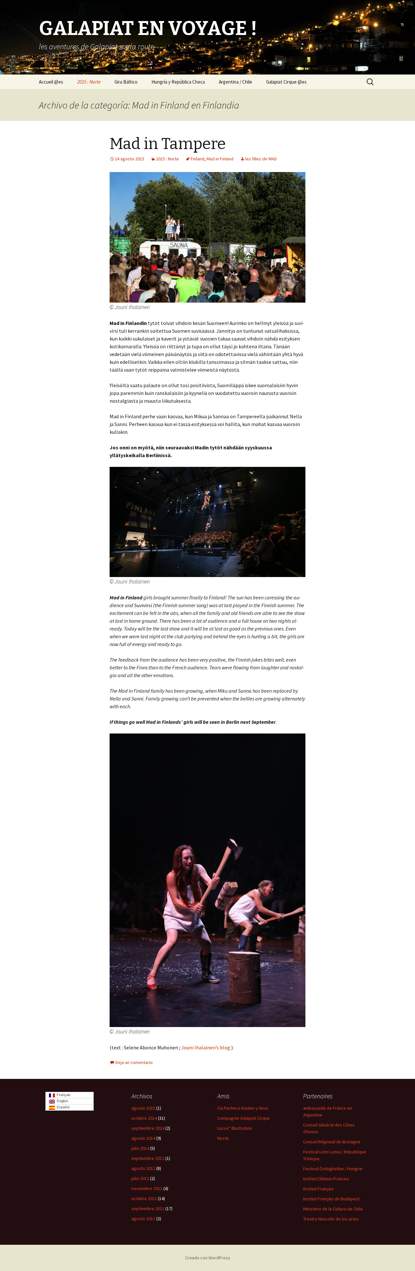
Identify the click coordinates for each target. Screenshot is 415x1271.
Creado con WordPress (207, 1258)
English (61, 1101)
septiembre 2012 (147, 1158)
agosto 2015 (143, 1108)
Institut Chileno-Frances (326, 1179)
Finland (197, 159)
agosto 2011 (143, 1218)
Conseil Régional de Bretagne (332, 1142)
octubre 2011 (144, 1198)
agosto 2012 (143, 1168)
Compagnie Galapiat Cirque (243, 1118)
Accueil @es (51, 82)
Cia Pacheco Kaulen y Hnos (242, 1108)
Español (62, 1107)
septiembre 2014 (147, 1128)
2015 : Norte (89, 82)
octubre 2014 (144, 1118)
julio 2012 (140, 1178)
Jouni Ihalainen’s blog (205, 1047)
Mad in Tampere (168, 143)
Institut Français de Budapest (331, 1199)
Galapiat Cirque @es (286, 82)
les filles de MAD (261, 159)
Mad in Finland (220, 159)
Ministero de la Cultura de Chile (333, 1209)
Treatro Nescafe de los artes (331, 1219)
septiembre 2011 (147, 1208)
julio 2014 (140, 1148)
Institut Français (318, 1189)
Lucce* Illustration (234, 1128)
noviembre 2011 (146, 1188)
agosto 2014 (143, 1138)
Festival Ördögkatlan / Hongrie (332, 1169)
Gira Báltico (125, 82)
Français (63, 1095)
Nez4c (223, 1138)
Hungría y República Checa (178, 82)
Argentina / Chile (235, 82)
